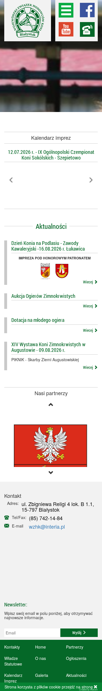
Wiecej (88, 282)
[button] (11, 192)
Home (40, 647)
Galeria (41, 675)
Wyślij (77, 632)
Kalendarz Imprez (13, 678)
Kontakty (12, 647)
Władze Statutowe (13, 661)
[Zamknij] (95, 687)
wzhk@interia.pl (47, 526)
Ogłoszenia (76, 658)
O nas (40, 658)
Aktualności (76, 675)
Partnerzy (74, 647)
